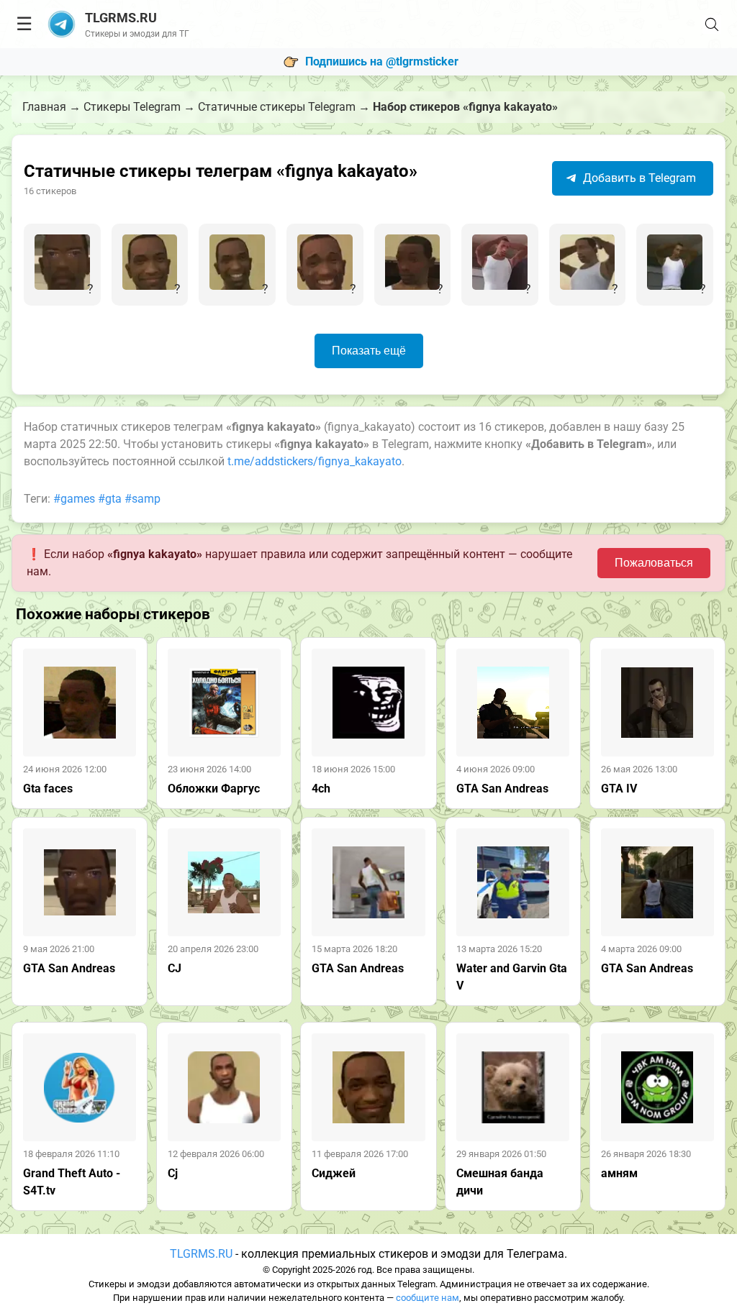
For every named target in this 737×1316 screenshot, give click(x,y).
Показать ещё (369, 350)
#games (74, 499)
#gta (110, 499)
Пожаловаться (654, 563)
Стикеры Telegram (132, 107)
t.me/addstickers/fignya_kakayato (314, 461)
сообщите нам (427, 1297)
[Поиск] (711, 24)
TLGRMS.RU (201, 1254)
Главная (44, 107)
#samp (142, 499)
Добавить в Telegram (638, 178)
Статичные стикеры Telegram (277, 107)
